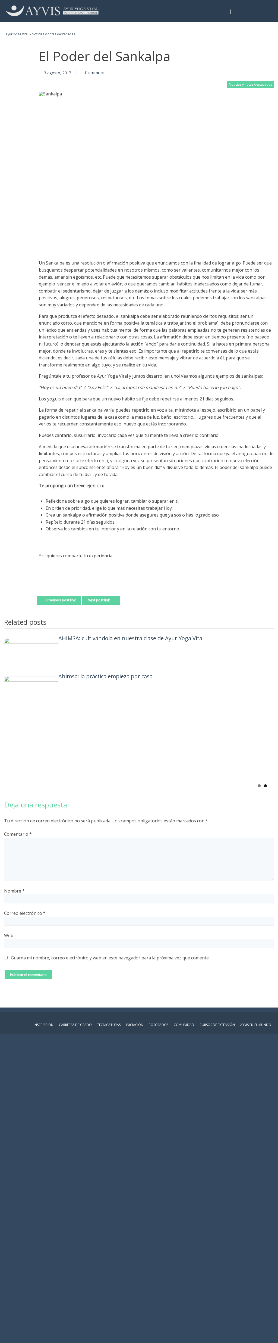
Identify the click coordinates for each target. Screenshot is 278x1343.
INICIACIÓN (134, 1024)
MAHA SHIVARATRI (82, 714)
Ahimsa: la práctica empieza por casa (105, 676)
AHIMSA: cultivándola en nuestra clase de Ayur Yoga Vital (131, 638)
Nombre (14, 891)
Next (270, 621)
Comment (95, 73)
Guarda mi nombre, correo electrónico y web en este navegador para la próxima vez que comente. (110, 958)
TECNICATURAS (109, 1024)
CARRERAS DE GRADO (75, 1024)
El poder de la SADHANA (89, 752)
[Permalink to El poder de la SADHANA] (31, 765)
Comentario (18, 834)
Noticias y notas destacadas (53, 34)
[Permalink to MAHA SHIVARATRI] (31, 727)
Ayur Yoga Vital (17, 34)
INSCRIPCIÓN (43, 1024)
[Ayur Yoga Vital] (52, 11)
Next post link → (101, 600)
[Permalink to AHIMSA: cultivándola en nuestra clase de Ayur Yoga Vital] (31, 651)
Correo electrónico (25, 913)
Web (8, 935)
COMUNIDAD (184, 1024)
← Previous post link (59, 600)
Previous (262, 621)
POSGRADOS (158, 1024)
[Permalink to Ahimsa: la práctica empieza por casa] (31, 689)
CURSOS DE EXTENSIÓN (217, 1024)
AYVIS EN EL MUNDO (255, 1024)
